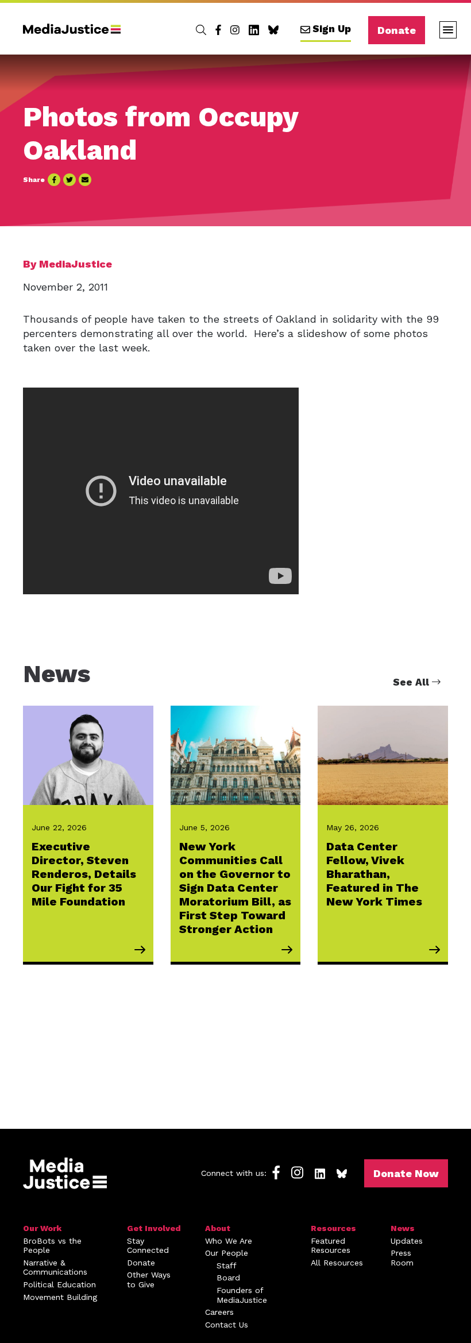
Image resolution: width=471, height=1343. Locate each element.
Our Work (42, 1228)
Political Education (59, 1284)
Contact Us (226, 1324)
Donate (396, 30)
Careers (219, 1312)
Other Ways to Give (149, 1279)
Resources (333, 1228)
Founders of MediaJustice (242, 1295)
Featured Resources (330, 1245)
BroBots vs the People (52, 1245)
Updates (407, 1240)
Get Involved (154, 1228)
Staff (227, 1265)
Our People (226, 1252)
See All (412, 682)
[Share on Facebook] (54, 179)
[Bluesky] (273, 30)
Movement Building (60, 1297)
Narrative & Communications (55, 1267)
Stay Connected (148, 1245)
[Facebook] (218, 30)
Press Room (402, 1257)
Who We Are (228, 1240)
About (217, 1228)
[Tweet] (69, 179)
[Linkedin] (254, 30)
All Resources (337, 1262)
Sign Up (331, 28)
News (403, 1228)
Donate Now (406, 1173)
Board (228, 1277)
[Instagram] (235, 30)
